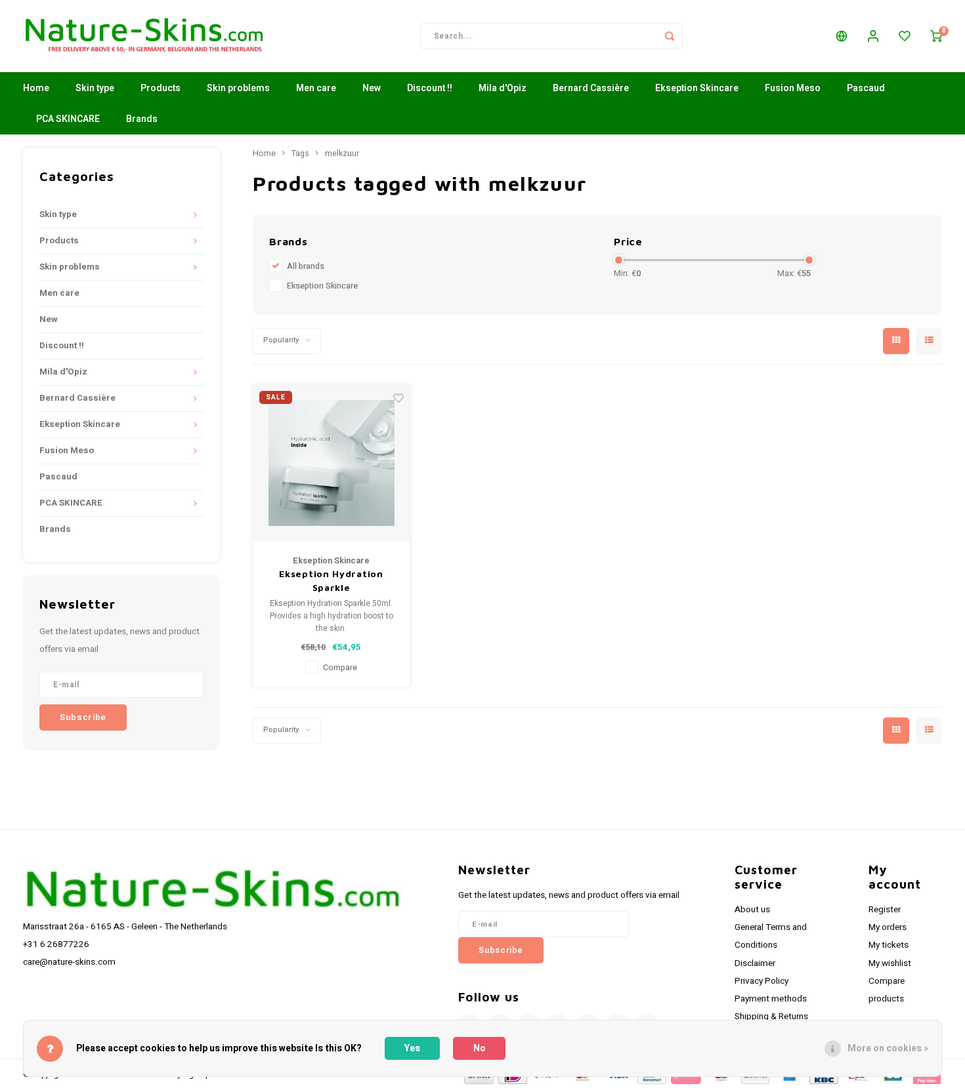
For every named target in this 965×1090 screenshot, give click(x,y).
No (479, 1048)
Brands (142, 119)
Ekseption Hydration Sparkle (331, 580)
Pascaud (866, 88)
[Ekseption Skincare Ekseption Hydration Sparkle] (331, 463)
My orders (887, 927)
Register (884, 909)
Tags (300, 153)
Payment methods (771, 998)
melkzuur (342, 153)
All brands (305, 266)
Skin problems (238, 88)
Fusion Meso (793, 88)
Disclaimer (755, 963)
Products (160, 88)
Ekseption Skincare (697, 88)
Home (36, 88)
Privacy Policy (761, 981)
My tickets (888, 945)
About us (752, 909)
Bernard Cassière (591, 88)
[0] (936, 36)
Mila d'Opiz (502, 88)
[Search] (669, 36)
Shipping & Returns (771, 1016)
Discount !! (429, 88)
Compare (340, 668)
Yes (412, 1048)
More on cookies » (887, 1048)
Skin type (94, 88)
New (371, 88)
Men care (316, 88)
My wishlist (889, 963)
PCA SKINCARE (68, 119)
